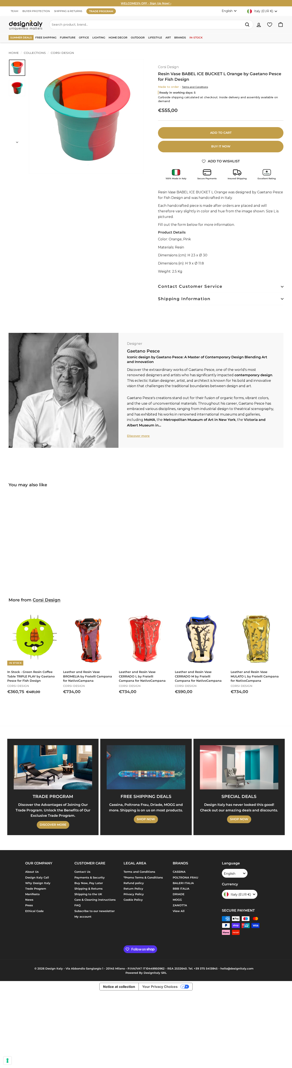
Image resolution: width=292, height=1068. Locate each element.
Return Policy (133, 888)
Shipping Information (184, 298)
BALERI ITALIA (183, 883)
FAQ (77, 905)
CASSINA (179, 871)
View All (178, 911)
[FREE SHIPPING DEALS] (146, 767)
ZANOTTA (180, 905)
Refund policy (134, 883)
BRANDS (180, 37)
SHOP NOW (146, 819)
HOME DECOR (118, 37)
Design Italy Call (37, 877)
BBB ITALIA (181, 888)
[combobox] (151, 24)
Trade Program (35, 888)
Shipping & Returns (88, 888)
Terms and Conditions (195, 86)
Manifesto (32, 894)
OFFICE (84, 37)
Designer (134, 344)
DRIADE (178, 894)
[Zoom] (86, 116)
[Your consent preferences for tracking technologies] (7, 1060)
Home (14, 52)
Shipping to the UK (88, 894)
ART (168, 37)
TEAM (14, 11)
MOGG (177, 899)
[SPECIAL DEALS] (239, 767)
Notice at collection (119, 986)
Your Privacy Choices (160, 986)
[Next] (17, 141)
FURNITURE (67, 37)
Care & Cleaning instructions (95, 899)
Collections (35, 52)
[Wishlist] (269, 24)
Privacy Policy (134, 894)
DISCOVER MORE (53, 825)
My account (82, 916)
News (29, 899)
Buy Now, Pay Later (88, 883)
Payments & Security (89, 877)
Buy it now (220, 146)
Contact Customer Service (190, 286)
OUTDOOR (138, 37)
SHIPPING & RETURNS (68, 11)
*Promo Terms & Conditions (143, 877)
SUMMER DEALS (21, 37)
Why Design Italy (37, 883)
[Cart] (280, 24)
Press (29, 905)
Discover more (138, 436)
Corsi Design (62, 52)
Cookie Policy (133, 899)
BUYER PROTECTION (36, 11)
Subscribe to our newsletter (94, 911)
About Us (32, 871)
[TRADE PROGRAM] (53, 767)
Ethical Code (34, 911)
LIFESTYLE (155, 37)
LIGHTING (98, 37)
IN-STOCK (196, 37)
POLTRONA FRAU (185, 877)
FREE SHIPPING (45, 37)
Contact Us (82, 871)
